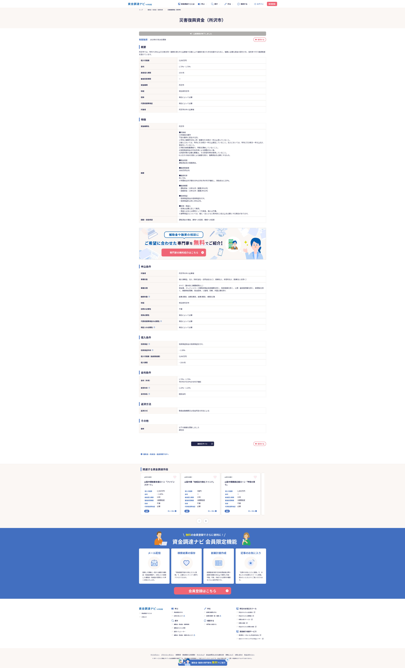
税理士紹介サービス (244, 619)
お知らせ (144, 617)
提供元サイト (202, 444)
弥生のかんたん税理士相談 (246, 626)
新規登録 (272, 4)
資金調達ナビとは (188, 4)
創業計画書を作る (211, 612)
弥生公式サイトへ (249, 655)
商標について (229, 655)
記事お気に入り (178, 616)
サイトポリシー (155, 655)
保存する (261, 39)
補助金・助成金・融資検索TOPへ (156, 454)
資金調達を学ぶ (178, 612)
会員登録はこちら (202, 590)
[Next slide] (205, 521)
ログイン (260, 4)
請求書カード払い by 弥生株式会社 (249, 635)
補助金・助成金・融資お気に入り (183, 635)
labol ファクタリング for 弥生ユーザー (250, 639)
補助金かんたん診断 (179, 628)
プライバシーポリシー (167, 655)
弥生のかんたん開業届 (245, 616)
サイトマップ (200, 655)
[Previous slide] (199, 521)
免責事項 (178, 655)
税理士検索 (242, 623)
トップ (141, 10)
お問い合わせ (239, 655)
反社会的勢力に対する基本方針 (215, 655)
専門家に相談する (211, 624)
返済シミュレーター (179, 631)
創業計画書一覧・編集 (212, 616)
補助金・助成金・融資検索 (155, 10)
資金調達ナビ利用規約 (188, 655)
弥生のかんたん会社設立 (246, 612)
